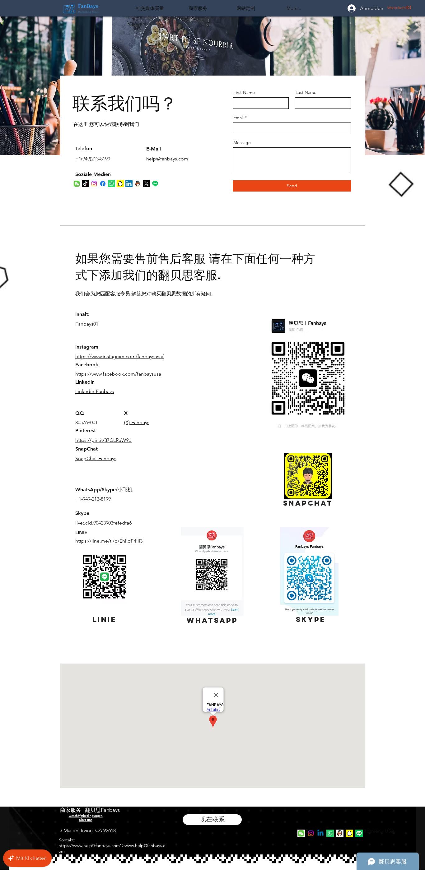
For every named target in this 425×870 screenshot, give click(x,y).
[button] (396, 8)
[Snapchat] (349, 833)
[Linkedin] (320, 833)
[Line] (359, 833)
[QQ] (339, 833)
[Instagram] (311, 833)
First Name (244, 92)
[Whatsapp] (330, 833)
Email (238, 117)
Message (242, 142)
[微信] (301, 833)
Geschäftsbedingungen (86, 816)
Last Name (306, 92)
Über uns (85, 820)
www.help (82, 845)
